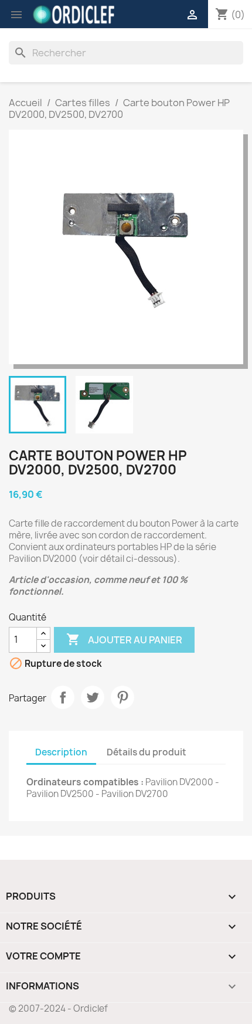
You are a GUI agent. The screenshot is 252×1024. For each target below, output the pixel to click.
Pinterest (122, 697)
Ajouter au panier (124, 639)
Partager (62, 697)
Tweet (92, 697)
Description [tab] (61, 752)
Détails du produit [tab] (146, 752)
